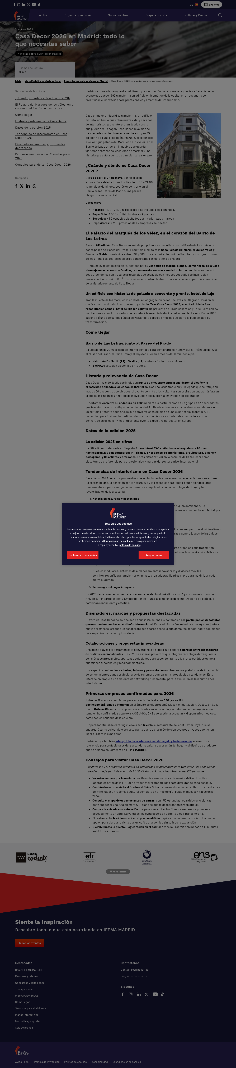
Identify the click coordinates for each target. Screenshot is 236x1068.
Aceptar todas (153, 555)
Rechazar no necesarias (83, 555)
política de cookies (129, 544)
